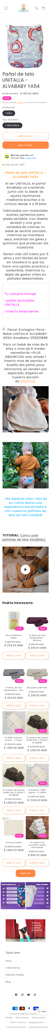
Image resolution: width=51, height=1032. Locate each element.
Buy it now (25, 145)
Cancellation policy (38, 1027)
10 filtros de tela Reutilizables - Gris (13, 688)
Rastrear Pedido (15, 974)
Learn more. (31, 157)
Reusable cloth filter (37, 687)
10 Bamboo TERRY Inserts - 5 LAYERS (37, 791)
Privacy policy (38, 1017)
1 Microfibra (12, 125)
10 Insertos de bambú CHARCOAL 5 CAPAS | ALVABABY (14, 792)
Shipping (21, 102)
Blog (8, 981)
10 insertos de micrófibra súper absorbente (37, 845)
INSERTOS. (28, 381)
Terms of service (18, 1022)
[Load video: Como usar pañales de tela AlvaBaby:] (26, 570)
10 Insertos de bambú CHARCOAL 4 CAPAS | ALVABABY (37, 740)
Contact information (16, 1027)
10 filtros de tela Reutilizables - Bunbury (37, 637)
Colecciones (13, 967)
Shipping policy (36, 1022)
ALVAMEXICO (23, 1014)
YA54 (9, 113)
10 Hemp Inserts (14, 842)
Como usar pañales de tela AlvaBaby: (24, 537)
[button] (6, 8)
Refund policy (22, 1017)
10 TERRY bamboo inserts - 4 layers (14, 738)
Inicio (8, 960)
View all (25, 873)
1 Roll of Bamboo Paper (13, 636)
